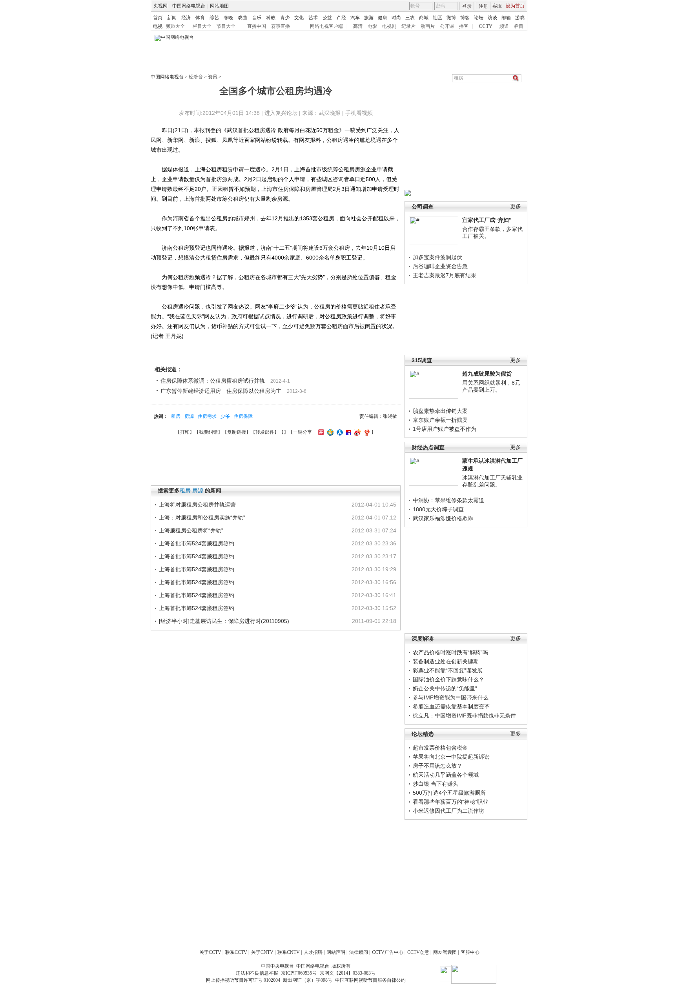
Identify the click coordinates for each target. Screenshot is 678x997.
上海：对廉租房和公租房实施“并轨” (202, 517)
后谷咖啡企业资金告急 (440, 266)
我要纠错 (208, 432)
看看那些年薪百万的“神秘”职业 (450, 802)
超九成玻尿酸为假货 (487, 373)
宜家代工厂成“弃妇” (487, 220)
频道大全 (175, 26)
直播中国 (256, 26)
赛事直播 (280, 26)
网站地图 (219, 6)
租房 (175, 416)
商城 (423, 17)
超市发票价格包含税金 (440, 748)
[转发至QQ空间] (329, 432)
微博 (451, 17)
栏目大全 (202, 26)
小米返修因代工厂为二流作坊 (448, 811)
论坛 (478, 17)
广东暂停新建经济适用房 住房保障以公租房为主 (220, 391)
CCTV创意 (418, 952)
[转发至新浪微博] (356, 432)
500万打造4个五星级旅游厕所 (449, 793)
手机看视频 (359, 113)
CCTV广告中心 (387, 952)
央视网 (160, 6)
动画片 (428, 26)
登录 (467, 6)
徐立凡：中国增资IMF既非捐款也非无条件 (464, 715)
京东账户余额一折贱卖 (440, 420)
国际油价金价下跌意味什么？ (448, 679)
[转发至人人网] (339, 432)
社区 (437, 17)
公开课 (447, 26)
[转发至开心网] (320, 432)
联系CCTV (236, 952)
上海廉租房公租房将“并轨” (191, 530)
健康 (382, 17)
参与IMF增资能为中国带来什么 (450, 697)
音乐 (256, 17)
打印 (185, 432)
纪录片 (408, 26)
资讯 (212, 77)
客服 (497, 6)
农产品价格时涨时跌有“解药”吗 (450, 652)
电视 (157, 26)
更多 (515, 206)
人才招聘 (313, 952)
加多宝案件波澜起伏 (437, 257)
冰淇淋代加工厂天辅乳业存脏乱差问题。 (492, 481)
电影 (372, 26)
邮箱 (506, 17)
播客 (463, 26)
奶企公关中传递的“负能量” (445, 688)
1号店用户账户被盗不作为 (444, 429)
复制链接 (236, 432)
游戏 (520, 17)
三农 (410, 17)
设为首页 (515, 6)
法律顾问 (358, 952)
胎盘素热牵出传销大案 (440, 411)
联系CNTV (288, 952)
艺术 (313, 17)
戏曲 (242, 17)
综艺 (214, 17)
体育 (200, 17)
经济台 (196, 77)
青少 (285, 17)
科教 (270, 17)
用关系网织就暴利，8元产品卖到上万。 (491, 386)
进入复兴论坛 (280, 113)
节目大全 (226, 26)
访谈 (492, 17)
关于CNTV (262, 952)
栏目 (518, 26)
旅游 (369, 17)
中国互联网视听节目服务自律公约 (370, 980)
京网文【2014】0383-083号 (347, 973)
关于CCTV (210, 952)
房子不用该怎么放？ (437, 766)
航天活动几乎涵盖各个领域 (446, 775)
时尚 (396, 17)
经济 (186, 17)
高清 (358, 26)
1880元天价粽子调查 (438, 509)
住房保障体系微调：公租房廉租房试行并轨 (212, 381)
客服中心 (470, 952)
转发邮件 (264, 432)
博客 (465, 17)
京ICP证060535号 (299, 973)
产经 (341, 17)
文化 (299, 17)
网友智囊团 (445, 952)
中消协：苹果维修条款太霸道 (448, 500)
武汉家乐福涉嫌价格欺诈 (443, 518)
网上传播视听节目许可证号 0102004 (243, 980)
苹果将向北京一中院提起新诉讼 (451, 757)
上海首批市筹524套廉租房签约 (196, 543)
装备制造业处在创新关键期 (446, 661)
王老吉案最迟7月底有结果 (444, 275)
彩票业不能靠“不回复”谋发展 (448, 670)
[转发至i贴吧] (347, 432)
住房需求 (207, 416)
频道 (504, 26)
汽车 (355, 17)
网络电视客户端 (326, 26)
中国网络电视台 (188, 6)
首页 (157, 17)
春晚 (228, 17)
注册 (483, 6)
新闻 (172, 17)
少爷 (225, 416)
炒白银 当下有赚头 (435, 784)
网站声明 (335, 952)
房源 (189, 416)
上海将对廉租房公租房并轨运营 (197, 504)
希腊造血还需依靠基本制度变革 (451, 706)
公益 (327, 17)
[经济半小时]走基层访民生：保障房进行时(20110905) (224, 621)
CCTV (485, 26)
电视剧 (389, 26)
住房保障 (243, 416)
